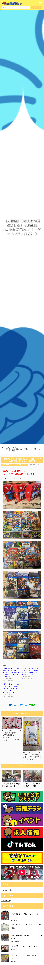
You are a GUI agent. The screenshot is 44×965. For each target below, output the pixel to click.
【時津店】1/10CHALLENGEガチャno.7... (26, 946)
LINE (33, 705)
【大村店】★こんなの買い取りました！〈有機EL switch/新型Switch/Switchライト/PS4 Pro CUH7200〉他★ (11, 688)
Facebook (14, 705)
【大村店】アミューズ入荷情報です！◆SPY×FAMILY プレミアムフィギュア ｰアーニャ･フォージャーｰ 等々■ (12, 735)
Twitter (24, 705)
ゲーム (25, 464)
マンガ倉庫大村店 (16, 464)
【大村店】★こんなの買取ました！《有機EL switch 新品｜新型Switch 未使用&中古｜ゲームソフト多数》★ (11, 672)
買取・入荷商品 (6, 464)
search (36, 7)
